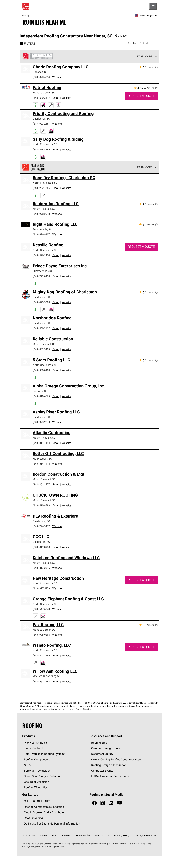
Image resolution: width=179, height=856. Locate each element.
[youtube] (119, 803)
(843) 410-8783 (41, 505)
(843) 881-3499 (41, 349)
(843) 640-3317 (41, 97)
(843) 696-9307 (41, 234)
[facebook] (94, 803)
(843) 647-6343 (41, 609)
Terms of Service (83, 709)
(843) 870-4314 (41, 77)
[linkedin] (111, 803)
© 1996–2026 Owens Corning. (37, 843)
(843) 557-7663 (41, 681)
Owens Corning (25, 6)
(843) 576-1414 (41, 255)
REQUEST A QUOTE (141, 96)
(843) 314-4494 (41, 443)
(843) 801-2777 (41, 484)
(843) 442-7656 (41, 655)
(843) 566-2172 (41, 328)
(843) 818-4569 (41, 396)
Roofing (26, 15)
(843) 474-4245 (41, 149)
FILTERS (29, 43)
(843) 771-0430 (41, 276)
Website (57, 77)
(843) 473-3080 (41, 302)
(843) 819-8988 (41, 547)
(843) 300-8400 (41, 370)
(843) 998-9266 (41, 634)
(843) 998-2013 (41, 213)
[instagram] (103, 803)
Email (55, 97)
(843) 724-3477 (41, 526)
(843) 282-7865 (41, 188)
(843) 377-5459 (41, 588)
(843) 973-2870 (41, 422)
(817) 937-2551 (41, 123)
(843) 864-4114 (41, 463)
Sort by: (132, 43)
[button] (156, 67)
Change (122, 35)
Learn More (143, 56)
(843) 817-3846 (41, 567)
